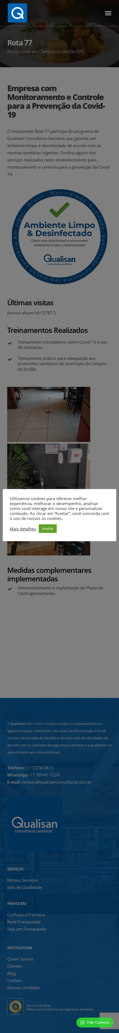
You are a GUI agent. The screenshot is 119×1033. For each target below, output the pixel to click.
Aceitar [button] (47, 528)
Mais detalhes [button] (23, 528)
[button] (108, 13)
